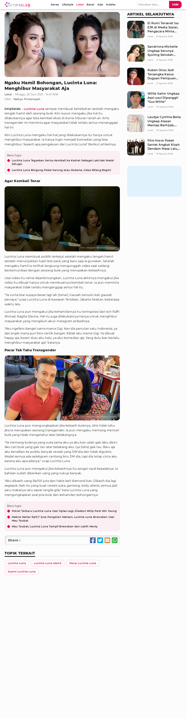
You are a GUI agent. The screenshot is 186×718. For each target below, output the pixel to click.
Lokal (8, 94)
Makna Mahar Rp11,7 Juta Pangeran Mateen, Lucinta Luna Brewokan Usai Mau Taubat (63, 518)
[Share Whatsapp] (115, 540)
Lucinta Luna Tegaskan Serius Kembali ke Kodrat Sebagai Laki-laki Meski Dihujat (63, 162)
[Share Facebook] (93, 540)
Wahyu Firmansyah (27, 99)
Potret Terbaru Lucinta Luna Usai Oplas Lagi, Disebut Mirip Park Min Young (64, 511)
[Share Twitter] (100, 540)
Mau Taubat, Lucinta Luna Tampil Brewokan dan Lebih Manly (55, 526)
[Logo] (18, 4)
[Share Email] (107, 540)
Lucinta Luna (34, 109)
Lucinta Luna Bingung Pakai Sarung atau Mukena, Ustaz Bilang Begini (61, 170)
